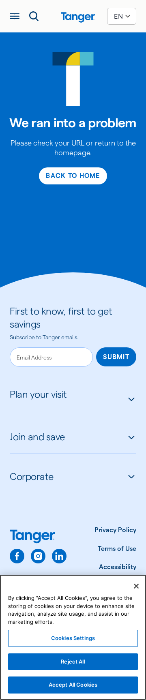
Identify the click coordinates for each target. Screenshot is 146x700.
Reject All (73, 661)
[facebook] (17, 556)
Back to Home (73, 175)
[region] (73, 637)
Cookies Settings (73, 638)
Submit (116, 356)
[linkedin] (59, 556)
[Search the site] (34, 16)
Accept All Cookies (73, 684)
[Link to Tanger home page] (73, 16)
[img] (77, 17)
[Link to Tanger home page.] (38, 537)
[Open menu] (14, 16)
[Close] (136, 586)
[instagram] (38, 556)
